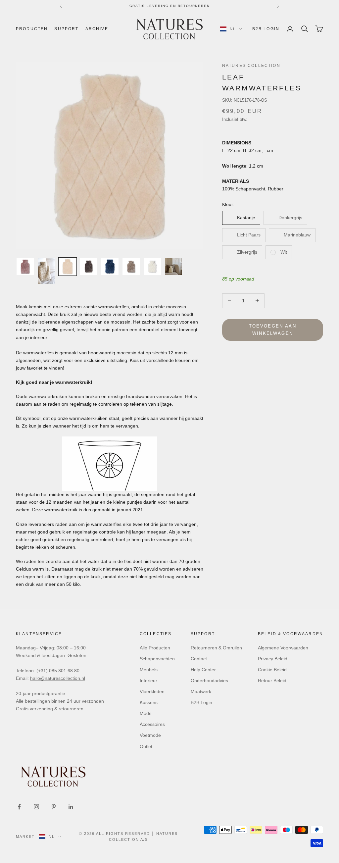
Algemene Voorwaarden (283, 647)
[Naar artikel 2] (46, 270)
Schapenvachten (157, 658)
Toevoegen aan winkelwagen (272, 329)
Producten (32, 28)
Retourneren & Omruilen (216, 647)
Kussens (149, 702)
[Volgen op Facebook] (19, 806)
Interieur (148, 680)
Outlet (146, 746)
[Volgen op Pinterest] (53, 806)
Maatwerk (201, 691)
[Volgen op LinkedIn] (71, 806)
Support (66, 28)
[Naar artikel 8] (173, 266)
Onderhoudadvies (209, 680)
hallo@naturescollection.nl (57, 678)
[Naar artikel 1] (25, 266)
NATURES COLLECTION (251, 65)
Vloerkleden (152, 691)
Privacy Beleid (272, 658)
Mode (146, 713)
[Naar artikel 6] (131, 266)
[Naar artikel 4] (88, 266)
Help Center (203, 669)
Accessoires (152, 724)
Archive (96, 28)
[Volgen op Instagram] (36, 806)
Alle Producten (155, 647)
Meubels (149, 669)
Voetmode (150, 735)
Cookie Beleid (272, 669)
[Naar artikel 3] (67, 266)
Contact (199, 658)
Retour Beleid (272, 680)
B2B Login (265, 28)
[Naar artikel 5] (110, 266)
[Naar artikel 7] (152, 266)
